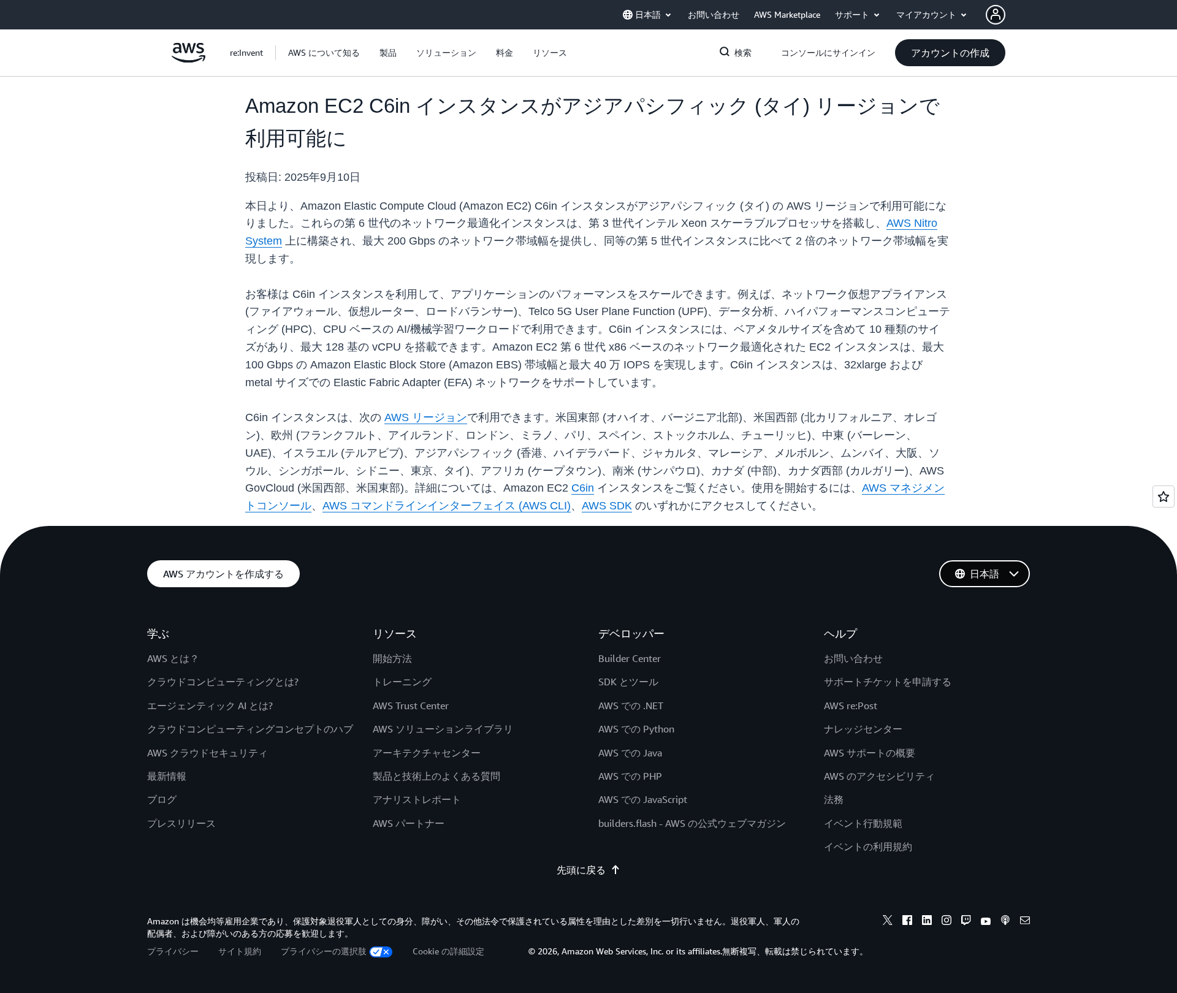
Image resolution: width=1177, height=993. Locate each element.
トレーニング (402, 681)
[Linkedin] (927, 922)
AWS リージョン (425, 417)
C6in (582, 488)
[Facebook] (907, 922)
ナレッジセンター (863, 729)
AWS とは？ (173, 658)
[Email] (1025, 922)
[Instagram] (946, 922)
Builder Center (629, 658)
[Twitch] (966, 922)
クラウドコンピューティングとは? (223, 681)
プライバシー (173, 951)
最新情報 (166, 776)
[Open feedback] (1163, 496)
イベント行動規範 (863, 823)
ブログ (162, 799)
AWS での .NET (630, 705)
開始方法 (392, 658)
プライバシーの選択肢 (324, 951)
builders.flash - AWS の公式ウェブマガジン (692, 823)
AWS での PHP (630, 776)
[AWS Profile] (995, 15)
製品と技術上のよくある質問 (436, 776)
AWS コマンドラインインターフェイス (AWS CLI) (446, 506)
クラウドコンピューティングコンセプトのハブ (250, 729)
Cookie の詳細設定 (448, 951)
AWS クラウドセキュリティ (207, 753)
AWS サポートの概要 (869, 753)
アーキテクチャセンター (427, 753)
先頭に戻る (581, 870)
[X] (888, 922)
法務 (834, 799)
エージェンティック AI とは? (210, 705)
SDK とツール (628, 681)
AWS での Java (630, 753)
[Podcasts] (1005, 922)
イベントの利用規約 (868, 846)
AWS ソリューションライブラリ (443, 729)
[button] (324, 53)
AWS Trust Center (411, 705)
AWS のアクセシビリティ (879, 776)
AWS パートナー (408, 823)
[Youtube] (986, 922)
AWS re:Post (850, 705)
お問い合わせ (853, 658)
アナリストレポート (417, 799)
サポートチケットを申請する (887, 681)
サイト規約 (239, 951)
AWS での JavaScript (642, 799)
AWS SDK (607, 506)
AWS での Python (636, 729)
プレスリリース (181, 823)
